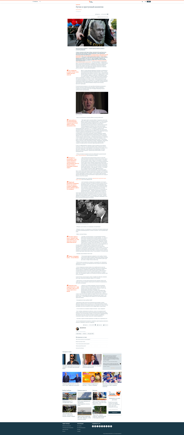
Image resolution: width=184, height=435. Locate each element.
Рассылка (78, 429)
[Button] (97, 14)
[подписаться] (111, 426)
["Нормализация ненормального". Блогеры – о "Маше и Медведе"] (92, 377)
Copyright (78, 431)
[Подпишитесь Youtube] (100, 426)
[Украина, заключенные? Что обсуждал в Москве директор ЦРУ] (92, 359)
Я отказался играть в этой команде (98, 54)
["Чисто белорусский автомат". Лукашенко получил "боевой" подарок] (69, 408)
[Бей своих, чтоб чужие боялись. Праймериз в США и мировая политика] (112, 377)
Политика (78, 4)
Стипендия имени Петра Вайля (67, 427)
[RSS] (106, 426)
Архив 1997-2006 (65, 429)
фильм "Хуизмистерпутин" (81, 155)
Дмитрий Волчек (79, 9)
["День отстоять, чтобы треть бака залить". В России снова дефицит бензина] (99, 396)
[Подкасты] (109, 426)
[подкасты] (145, 1)
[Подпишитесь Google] (93, 426)
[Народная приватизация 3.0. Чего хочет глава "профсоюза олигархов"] (71, 377)
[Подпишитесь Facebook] (95, 426)
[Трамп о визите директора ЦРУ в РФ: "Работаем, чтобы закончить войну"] (84, 411)
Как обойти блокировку (81, 427)
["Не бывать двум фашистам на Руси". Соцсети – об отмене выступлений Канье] (71, 359)
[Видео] (142, 1)
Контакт (63, 431)
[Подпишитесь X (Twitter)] (97, 426)
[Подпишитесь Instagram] (104, 426)
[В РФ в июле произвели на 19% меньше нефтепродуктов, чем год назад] (84, 396)
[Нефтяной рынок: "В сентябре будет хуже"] (69, 396)
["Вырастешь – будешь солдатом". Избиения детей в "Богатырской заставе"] (99, 410)
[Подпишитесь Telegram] (102, 426)
